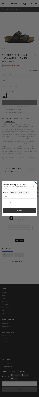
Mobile (5, 200)
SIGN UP (19, 210)
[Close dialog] (35, 182)
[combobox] (6, 203)
